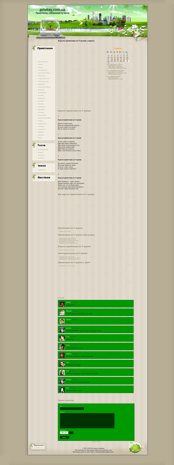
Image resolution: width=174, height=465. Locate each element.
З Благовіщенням (42, 92)
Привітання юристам (113, 77)
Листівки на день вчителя (114, 74)
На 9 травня (41, 103)
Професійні (41, 132)
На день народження (43, 149)
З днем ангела (41, 129)
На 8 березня (41, 89)
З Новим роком (41, 75)
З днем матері (41, 106)
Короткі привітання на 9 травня (67, 249)
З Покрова (40, 120)
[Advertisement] (44, 55)
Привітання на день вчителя (115, 71)
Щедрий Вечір (41, 84)
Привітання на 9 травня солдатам (67, 239)
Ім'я (61, 406)
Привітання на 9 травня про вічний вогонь (69, 257)
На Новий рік (41, 155)
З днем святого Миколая (44, 72)
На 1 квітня (40, 95)
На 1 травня (41, 101)
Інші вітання (41, 134)
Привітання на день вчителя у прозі (117, 72)
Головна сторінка (96, 441)
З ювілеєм (40, 64)
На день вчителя (42, 115)
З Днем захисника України (44, 118)
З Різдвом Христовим (43, 81)
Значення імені (41, 169)
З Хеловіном (41, 126)
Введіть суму (63, 430)
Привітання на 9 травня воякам (66, 241)
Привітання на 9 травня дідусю (67, 256)
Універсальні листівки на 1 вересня (117, 68)
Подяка (39, 137)
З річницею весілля (42, 70)
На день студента (42, 123)
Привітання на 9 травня (65, 231)
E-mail (37, 447)
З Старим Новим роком (43, 78)
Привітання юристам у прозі (115, 79)
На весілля (40, 67)
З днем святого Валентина (44, 87)
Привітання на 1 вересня (114, 65)
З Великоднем (41, 98)
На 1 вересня (41, 112)
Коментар (62, 412)
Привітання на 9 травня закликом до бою (69, 259)
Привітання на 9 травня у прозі (67, 265)
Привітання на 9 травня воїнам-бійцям (68, 240)
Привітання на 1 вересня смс (115, 66)
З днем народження (43, 61)
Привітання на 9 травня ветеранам (67, 238)
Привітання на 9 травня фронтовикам (68, 243)
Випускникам (41, 109)
